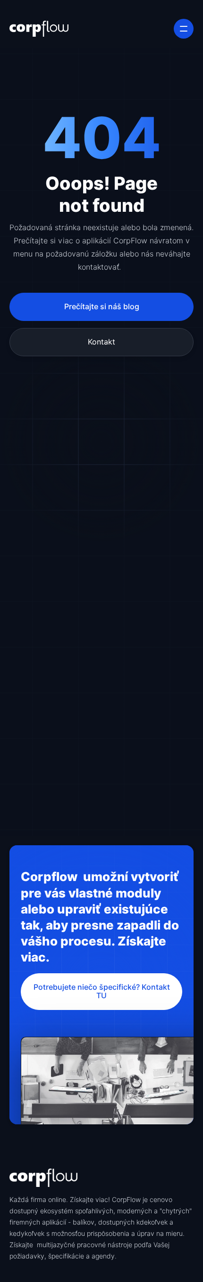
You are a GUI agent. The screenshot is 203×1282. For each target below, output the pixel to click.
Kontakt (101, 341)
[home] (38, 29)
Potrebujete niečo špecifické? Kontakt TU (102, 991)
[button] (184, 29)
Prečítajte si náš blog (101, 306)
